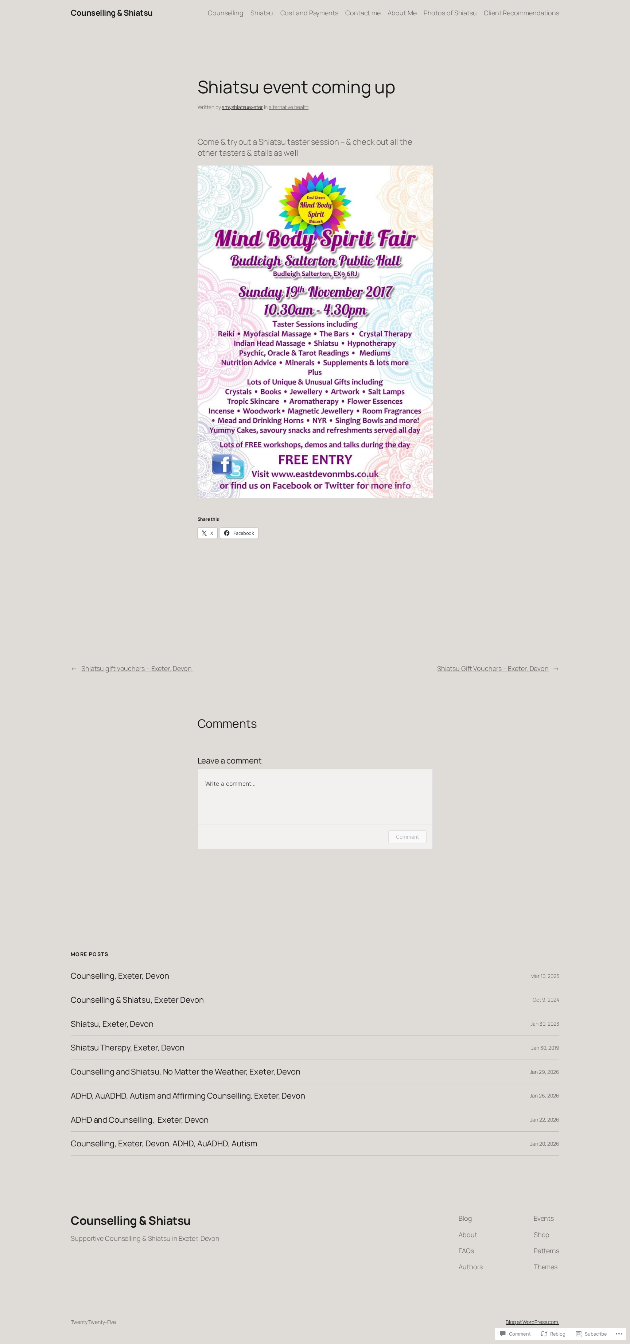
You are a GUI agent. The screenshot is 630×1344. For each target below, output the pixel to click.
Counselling (226, 12)
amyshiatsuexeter (242, 107)
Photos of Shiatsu (450, 12)
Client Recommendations (521, 12)
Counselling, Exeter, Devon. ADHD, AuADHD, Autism (164, 1143)
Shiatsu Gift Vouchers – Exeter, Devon (493, 668)
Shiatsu (261, 12)
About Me (402, 12)
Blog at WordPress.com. (532, 1321)
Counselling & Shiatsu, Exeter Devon (137, 1000)
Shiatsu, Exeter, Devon (112, 1024)
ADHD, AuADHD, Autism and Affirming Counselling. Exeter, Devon (188, 1095)
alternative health (288, 107)
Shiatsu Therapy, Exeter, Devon (127, 1047)
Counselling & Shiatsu (112, 12)
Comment (407, 837)
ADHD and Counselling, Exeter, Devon (139, 1119)
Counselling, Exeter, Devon (120, 975)
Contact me (363, 12)
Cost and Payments (309, 12)
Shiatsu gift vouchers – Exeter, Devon (137, 668)
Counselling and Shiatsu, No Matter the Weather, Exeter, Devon (185, 1071)
